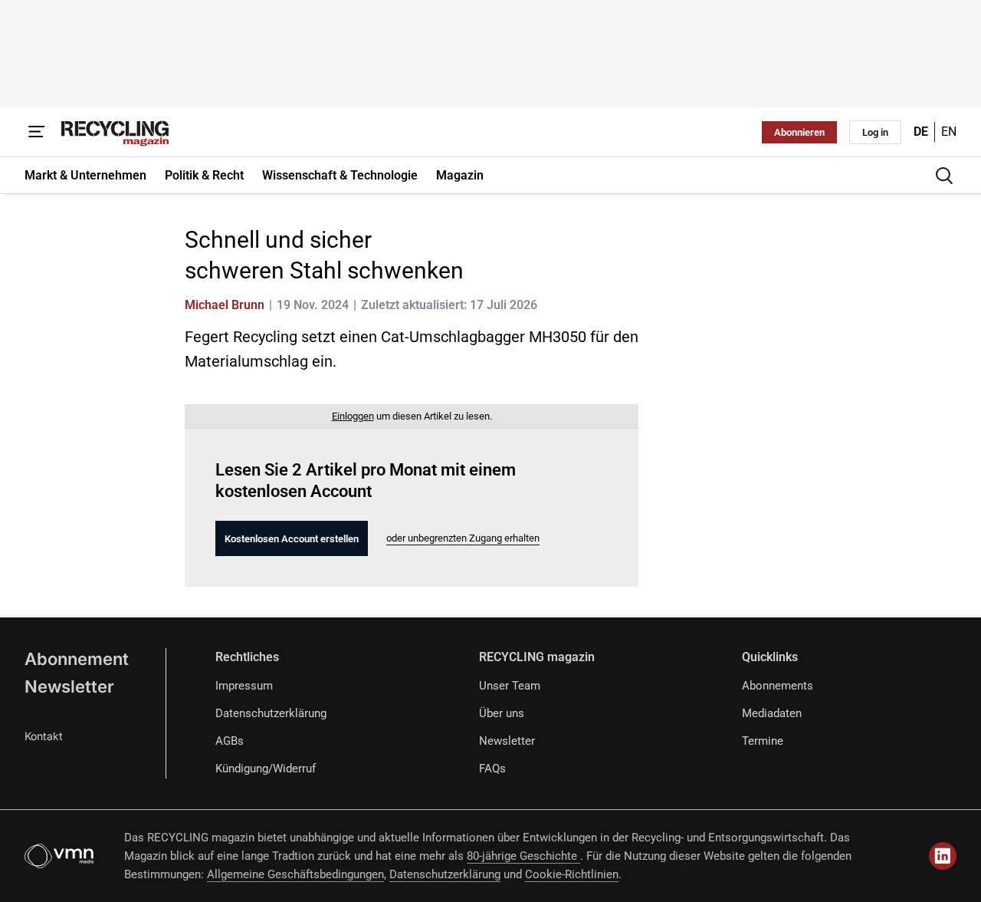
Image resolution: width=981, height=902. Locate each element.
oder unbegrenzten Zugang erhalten (463, 538)
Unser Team (509, 686)
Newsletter (69, 686)
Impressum (244, 686)
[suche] (944, 175)
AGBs (229, 741)
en (948, 131)
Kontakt (44, 735)
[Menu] (37, 132)
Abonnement (77, 659)
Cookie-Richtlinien (571, 874)
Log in (875, 132)
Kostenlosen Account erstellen (292, 539)
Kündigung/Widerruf (265, 768)
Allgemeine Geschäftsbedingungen (295, 874)
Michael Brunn (224, 305)
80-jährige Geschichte (523, 856)
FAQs (492, 768)
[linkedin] (942, 856)
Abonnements (777, 686)
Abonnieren (799, 132)
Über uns (501, 713)
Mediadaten (772, 713)
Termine (762, 741)
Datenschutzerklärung (270, 713)
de (921, 131)
